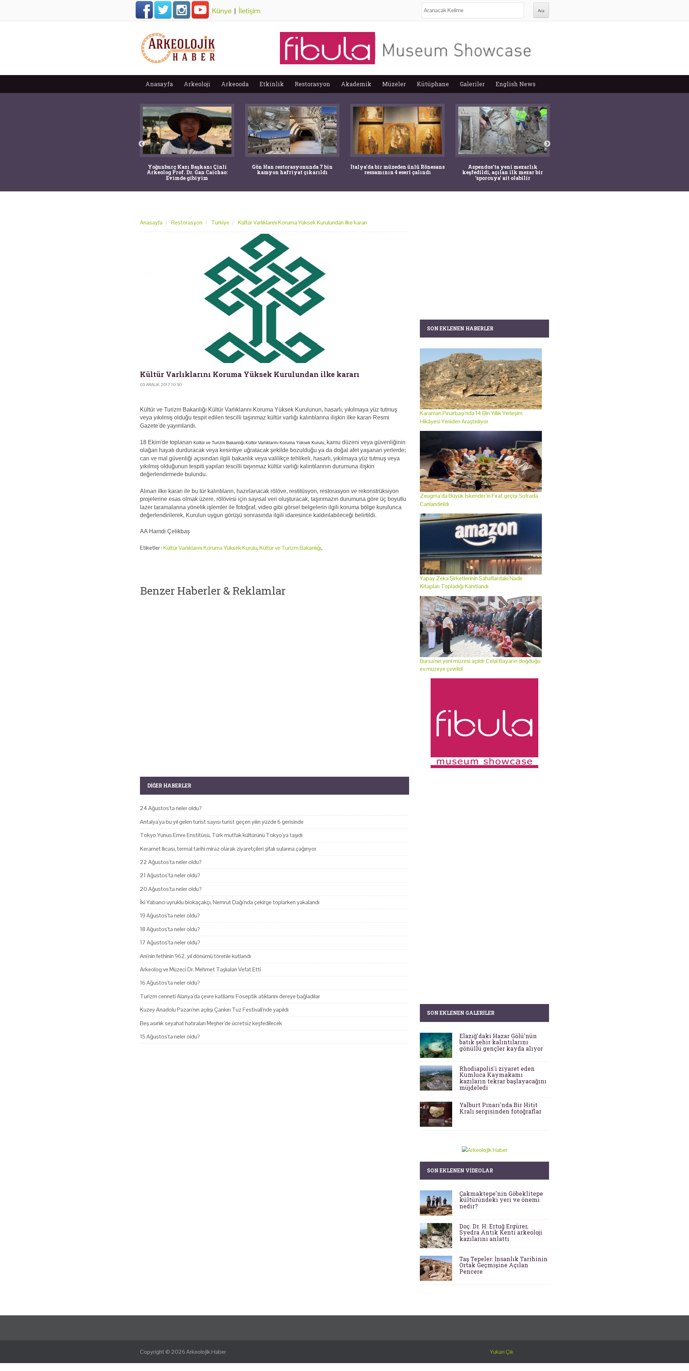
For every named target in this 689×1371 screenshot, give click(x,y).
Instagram (181, 9)
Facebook (144, 9)
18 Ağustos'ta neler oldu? (170, 929)
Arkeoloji (197, 84)
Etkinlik (271, 84)
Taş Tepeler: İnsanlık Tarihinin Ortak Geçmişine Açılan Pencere (503, 1265)
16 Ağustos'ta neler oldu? (170, 982)
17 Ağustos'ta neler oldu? (170, 942)
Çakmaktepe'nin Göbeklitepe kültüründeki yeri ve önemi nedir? (501, 1200)
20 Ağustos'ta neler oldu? (171, 889)
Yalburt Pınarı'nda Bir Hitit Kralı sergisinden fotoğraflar (500, 1108)
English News (515, 84)
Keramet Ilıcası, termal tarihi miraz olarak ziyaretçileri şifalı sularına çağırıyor (228, 848)
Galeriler (472, 84)
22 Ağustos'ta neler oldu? (171, 862)
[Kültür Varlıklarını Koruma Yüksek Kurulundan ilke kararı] (274, 298)
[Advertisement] (274, 681)
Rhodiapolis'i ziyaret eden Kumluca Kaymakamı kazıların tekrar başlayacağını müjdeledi (503, 1078)
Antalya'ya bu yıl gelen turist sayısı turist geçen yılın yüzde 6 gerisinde (222, 822)
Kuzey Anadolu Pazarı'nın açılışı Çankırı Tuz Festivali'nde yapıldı (214, 1009)
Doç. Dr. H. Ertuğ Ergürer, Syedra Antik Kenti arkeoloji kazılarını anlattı (500, 1232)
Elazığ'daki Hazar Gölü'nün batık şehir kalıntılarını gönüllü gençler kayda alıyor (501, 1042)
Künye (221, 10)
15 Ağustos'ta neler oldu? (170, 1036)
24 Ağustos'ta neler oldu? (171, 808)
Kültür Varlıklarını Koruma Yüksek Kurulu (210, 548)
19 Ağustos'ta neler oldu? (170, 915)
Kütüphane (433, 84)
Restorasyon (312, 84)
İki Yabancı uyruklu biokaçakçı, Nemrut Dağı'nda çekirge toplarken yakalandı (229, 902)
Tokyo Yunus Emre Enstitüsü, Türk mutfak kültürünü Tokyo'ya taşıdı (221, 835)
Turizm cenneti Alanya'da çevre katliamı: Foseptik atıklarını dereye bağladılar (230, 996)
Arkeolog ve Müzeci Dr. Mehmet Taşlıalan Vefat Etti (200, 969)
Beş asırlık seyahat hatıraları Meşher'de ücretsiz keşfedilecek (211, 1023)
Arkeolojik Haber (206, 1352)
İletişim (250, 10)
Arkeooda (235, 84)
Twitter (163, 9)
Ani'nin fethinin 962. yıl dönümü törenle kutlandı (195, 956)
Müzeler (394, 84)
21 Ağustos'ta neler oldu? (170, 875)
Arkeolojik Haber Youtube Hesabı (200, 9)
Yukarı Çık (502, 1352)
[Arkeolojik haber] (178, 46)
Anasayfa (159, 84)
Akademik (356, 84)
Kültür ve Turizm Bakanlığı (290, 548)
